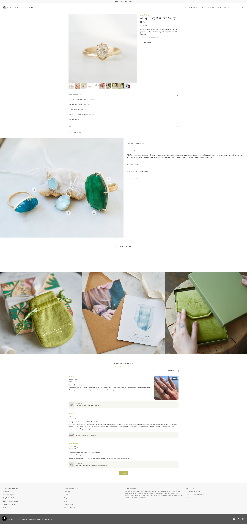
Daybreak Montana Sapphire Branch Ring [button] (88, 405)
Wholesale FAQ (190, 498)
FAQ (4, 507)
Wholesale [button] (190, 488)
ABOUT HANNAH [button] (130, 488)
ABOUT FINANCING (75, 132)
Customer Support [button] (10, 488)
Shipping (6, 491)
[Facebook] (234, 519)
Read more (143, 34)
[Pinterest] (238, 519)
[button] (184, 7)
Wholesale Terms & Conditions (195, 495)
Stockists (67, 491)
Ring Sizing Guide (8, 498)
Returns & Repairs (9, 495)
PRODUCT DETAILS (75, 94)
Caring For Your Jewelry (11, 501)
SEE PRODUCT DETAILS (150, 38)
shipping (72, 126)
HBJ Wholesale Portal (193, 491)
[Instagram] (243, 519)
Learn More (144, 497)
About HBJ (67, 495)
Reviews (66, 501)
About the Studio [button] (71, 488)
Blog (65, 498)
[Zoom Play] (103, 48)
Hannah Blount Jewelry (14, 519)
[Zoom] (72, 79)
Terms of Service (69, 507)
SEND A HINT (147, 42)
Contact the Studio (9, 504)
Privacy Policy (68, 504)
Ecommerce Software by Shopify (40, 519)
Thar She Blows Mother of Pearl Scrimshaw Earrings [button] (92, 465)
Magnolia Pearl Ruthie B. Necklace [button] (86, 436)
